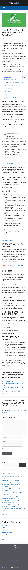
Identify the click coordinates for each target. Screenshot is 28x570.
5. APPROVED (9, 96)
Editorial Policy (14, 554)
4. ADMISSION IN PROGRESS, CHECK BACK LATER (14, 93)
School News (5, 537)
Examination (7, 381)
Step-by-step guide (10, 85)
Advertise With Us (14, 547)
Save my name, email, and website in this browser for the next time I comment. (12, 448)
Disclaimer (14, 552)
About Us (14, 545)
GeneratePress (21, 567)
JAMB (11, 381)
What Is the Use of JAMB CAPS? (11, 81)
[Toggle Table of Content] (23, 77)
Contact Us (14, 549)
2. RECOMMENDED (10, 90)
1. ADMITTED (9, 88)
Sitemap (14, 558)
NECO (3, 530)
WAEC (3, 539)
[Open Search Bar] (25, 8)
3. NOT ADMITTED (10, 91)
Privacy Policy (14, 556)
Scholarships (5, 534)
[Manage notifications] (3, 567)
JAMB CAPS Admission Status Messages (12, 87)
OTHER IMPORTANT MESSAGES (11, 97)
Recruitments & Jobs (7, 532)
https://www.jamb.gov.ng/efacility (13, 195)
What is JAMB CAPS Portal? (10, 79)
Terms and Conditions (14, 560)
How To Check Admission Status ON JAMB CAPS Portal (14, 83)
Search (4, 462)
